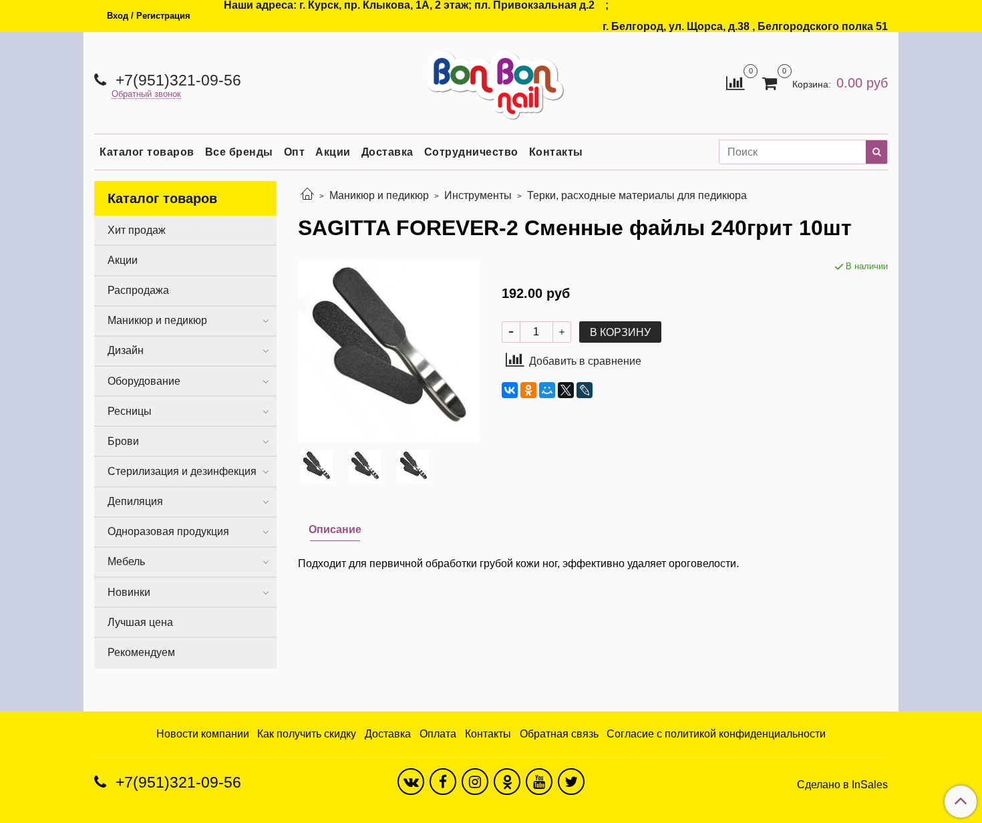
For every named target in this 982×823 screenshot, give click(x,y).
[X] (566, 390)
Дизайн (126, 350)
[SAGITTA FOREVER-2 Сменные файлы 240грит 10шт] (389, 350)
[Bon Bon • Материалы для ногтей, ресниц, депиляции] (491, 80)
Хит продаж (137, 230)
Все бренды (239, 152)
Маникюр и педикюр (379, 195)
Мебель (126, 561)
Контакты (556, 152)
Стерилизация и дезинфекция (182, 471)
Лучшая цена (140, 622)
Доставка (387, 152)
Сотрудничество (471, 152)
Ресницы (130, 411)
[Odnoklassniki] (507, 781)
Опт (294, 152)
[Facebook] (443, 781)
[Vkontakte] (410, 781)
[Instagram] (475, 781)
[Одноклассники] (528, 390)
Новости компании (202, 733)
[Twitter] (571, 781)
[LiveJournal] (585, 390)
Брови (123, 441)
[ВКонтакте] (510, 390)
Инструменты (478, 195)
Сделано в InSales (842, 785)
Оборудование (144, 381)
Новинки (129, 592)
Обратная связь (559, 733)
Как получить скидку (306, 733)
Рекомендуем (141, 652)
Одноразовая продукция (168, 531)
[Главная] (307, 195)
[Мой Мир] (547, 390)
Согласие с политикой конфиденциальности (716, 733)
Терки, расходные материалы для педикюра (637, 195)
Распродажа (138, 290)
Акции (333, 152)
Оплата (438, 733)
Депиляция (135, 501)
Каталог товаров (147, 152)
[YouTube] (539, 781)
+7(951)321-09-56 (176, 80)
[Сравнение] (735, 82)
